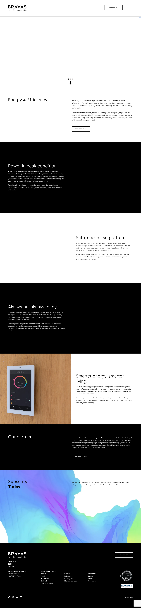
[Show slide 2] (70, 79)
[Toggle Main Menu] (130, 7)
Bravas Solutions (81, 129)
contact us (113, 8)
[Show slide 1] (68, 79)
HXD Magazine (124, 555)
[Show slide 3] (72, 79)
